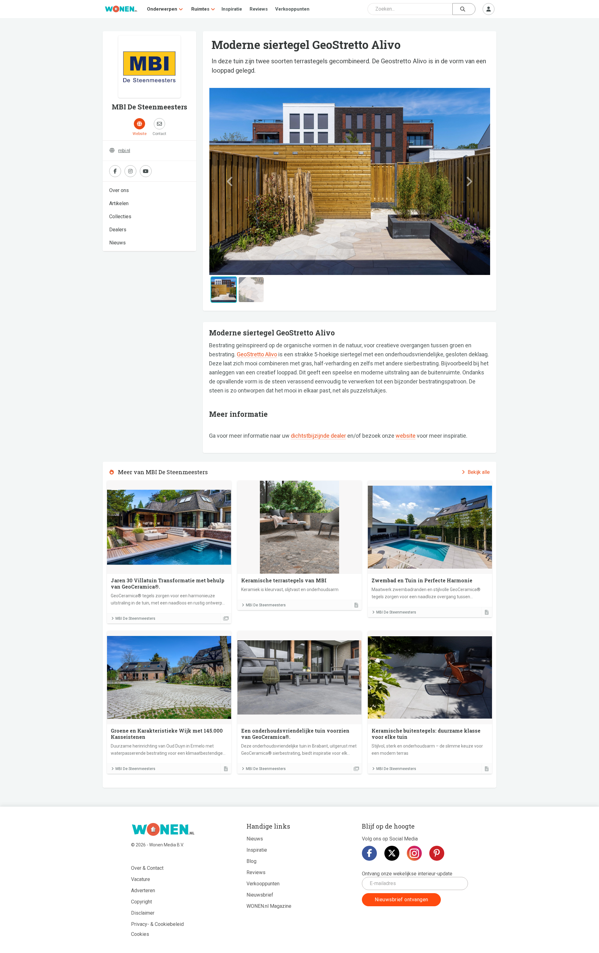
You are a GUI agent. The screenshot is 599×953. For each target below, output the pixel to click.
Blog (251, 861)
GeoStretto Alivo (257, 354)
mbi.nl (124, 150)
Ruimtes (200, 9)
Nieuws (117, 243)
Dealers (117, 230)
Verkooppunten (292, 9)
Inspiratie (232, 9)
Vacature (140, 879)
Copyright (141, 902)
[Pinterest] (436, 853)
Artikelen (119, 203)
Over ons (119, 190)
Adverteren (143, 890)
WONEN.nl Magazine (268, 906)
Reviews (259, 9)
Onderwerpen (162, 9)
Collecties (120, 216)
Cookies (140, 934)
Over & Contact (147, 868)
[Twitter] (391, 853)
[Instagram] (414, 853)
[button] (230, 181)
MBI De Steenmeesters (135, 618)
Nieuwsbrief (259, 895)
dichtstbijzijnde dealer (318, 435)
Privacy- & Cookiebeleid (157, 924)
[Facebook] (369, 853)
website (406, 435)
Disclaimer (142, 913)
